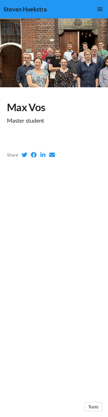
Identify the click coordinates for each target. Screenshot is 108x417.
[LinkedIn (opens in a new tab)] (43, 155)
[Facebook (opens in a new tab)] (34, 155)
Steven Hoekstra (25, 9)
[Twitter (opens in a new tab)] (24, 155)
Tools (93, 406)
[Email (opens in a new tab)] (52, 155)
